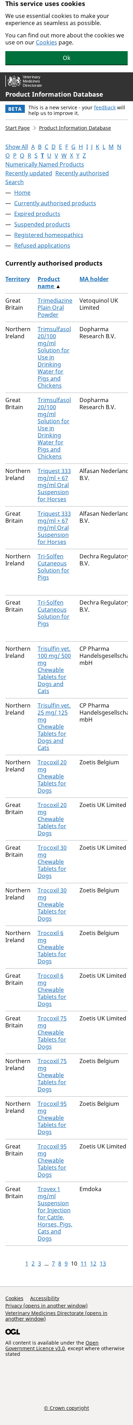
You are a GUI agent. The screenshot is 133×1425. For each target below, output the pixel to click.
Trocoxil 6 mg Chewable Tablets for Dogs (52, 947)
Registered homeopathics (48, 234)
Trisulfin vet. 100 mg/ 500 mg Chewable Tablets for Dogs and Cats (54, 670)
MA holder (94, 279)
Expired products (37, 213)
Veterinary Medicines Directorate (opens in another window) (56, 1316)
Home (22, 192)
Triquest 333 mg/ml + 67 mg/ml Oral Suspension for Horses (54, 485)
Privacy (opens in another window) (46, 1305)
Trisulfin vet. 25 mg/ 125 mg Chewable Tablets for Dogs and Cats (54, 727)
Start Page (17, 128)
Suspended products (42, 224)
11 (84, 1263)
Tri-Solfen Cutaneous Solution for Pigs (54, 566)
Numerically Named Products (44, 164)
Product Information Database (54, 94)
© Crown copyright (66, 1408)
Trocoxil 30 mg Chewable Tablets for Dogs (52, 862)
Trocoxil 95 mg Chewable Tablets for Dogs (52, 1118)
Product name (49, 282)
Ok (67, 58)
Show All (16, 147)
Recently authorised (82, 173)
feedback (105, 107)
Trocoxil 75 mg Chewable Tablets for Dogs (52, 1032)
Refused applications (42, 245)
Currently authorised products (55, 203)
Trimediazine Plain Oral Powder (55, 308)
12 (93, 1263)
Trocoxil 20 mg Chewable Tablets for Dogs (52, 776)
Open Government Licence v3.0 (52, 1345)
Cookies (46, 42)
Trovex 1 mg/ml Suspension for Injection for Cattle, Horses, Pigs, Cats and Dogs (55, 1213)
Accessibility (44, 1298)
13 (103, 1263)
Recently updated (28, 173)
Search (14, 182)
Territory (17, 279)
